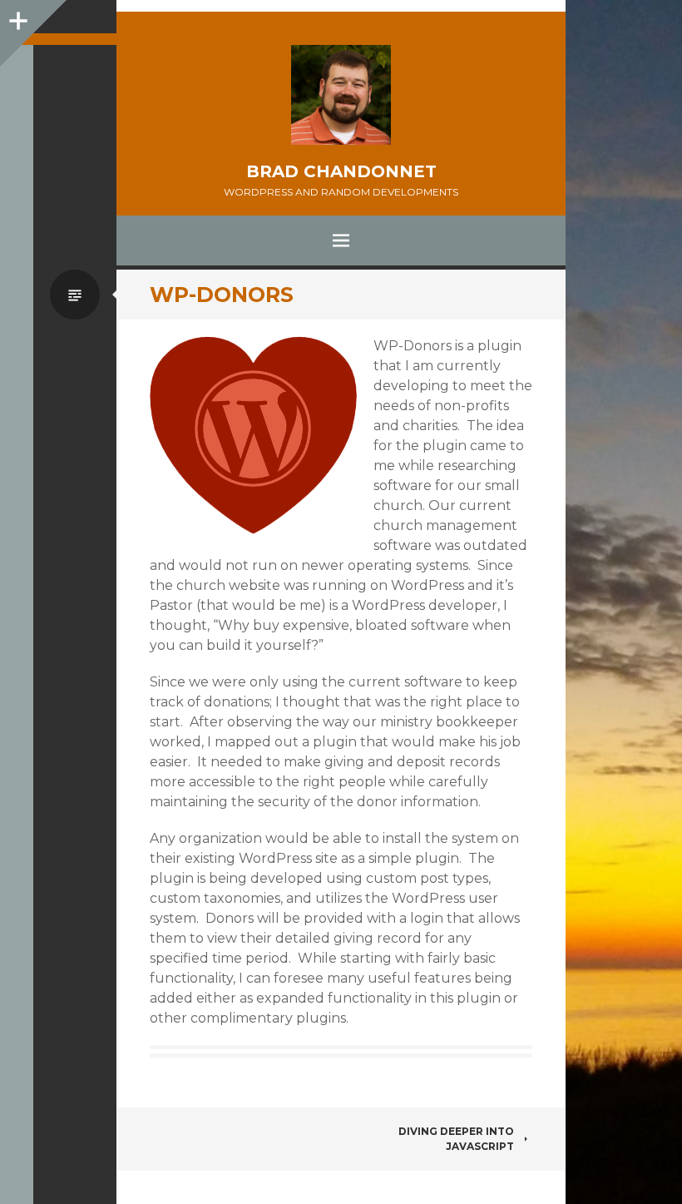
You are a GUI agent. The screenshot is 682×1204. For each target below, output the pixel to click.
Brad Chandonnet (341, 171)
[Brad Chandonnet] (341, 95)
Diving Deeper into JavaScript (456, 1138)
